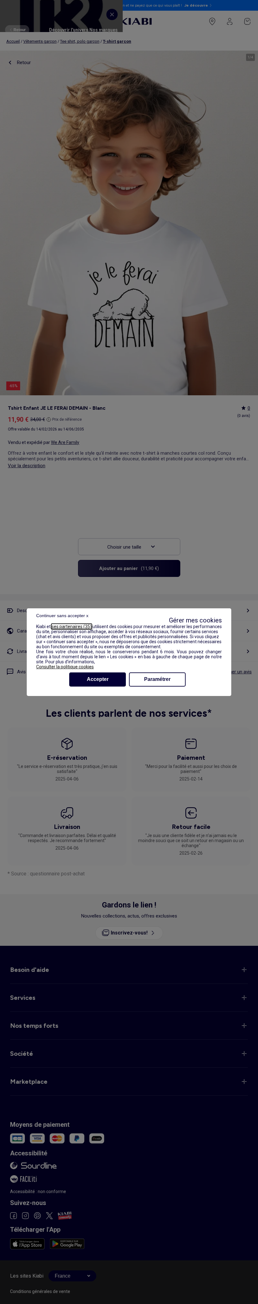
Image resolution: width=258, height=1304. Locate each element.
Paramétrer (157, 679)
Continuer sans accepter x (62, 615)
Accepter (98, 679)
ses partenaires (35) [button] (72, 626)
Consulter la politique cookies (65, 666)
